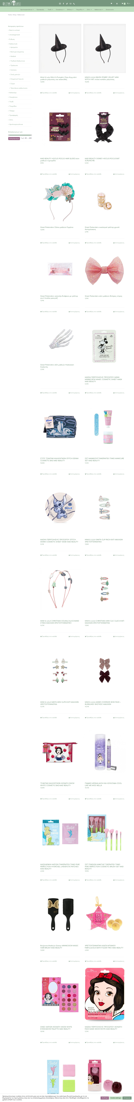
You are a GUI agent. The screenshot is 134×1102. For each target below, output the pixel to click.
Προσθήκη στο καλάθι (49, 93)
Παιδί (11, 101)
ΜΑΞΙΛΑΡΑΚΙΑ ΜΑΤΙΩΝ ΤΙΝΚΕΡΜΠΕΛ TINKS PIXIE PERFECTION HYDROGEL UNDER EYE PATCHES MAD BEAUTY (60, 867)
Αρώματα (14, 47)
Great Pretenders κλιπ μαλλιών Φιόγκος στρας (103, 296)
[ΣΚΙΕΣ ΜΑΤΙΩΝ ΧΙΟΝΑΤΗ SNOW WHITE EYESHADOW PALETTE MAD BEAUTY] (60, 995)
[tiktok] (67, 3)
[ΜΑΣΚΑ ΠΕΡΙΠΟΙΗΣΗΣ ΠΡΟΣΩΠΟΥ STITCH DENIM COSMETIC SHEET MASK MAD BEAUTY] (60, 507)
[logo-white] (12, 1)
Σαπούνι (13, 70)
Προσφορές (13, 115)
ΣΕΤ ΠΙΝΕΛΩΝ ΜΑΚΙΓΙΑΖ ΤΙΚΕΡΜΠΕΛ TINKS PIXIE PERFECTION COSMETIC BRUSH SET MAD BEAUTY (104, 867)
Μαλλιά (13, 56)
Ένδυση (12, 39)
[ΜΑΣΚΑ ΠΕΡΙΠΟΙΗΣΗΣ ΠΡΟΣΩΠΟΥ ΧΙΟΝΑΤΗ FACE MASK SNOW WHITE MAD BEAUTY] (104, 995)
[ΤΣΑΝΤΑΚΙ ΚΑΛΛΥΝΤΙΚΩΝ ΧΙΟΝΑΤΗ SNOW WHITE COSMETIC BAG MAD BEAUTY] (60, 751)
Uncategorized (14, 35)
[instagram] (60, 3)
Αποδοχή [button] (105, 1098)
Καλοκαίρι (13, 92)
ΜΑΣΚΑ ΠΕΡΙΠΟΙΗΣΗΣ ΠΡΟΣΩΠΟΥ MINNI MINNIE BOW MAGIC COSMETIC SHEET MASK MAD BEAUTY (103, 379)
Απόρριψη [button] (127, 1098)
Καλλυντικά (13, 44)
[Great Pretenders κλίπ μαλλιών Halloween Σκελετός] (60, 339)
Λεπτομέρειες (75, 93)
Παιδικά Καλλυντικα (17, 61)
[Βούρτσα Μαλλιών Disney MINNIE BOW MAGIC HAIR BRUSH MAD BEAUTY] (60, 914)
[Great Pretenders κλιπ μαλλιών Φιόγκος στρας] (104, 270)
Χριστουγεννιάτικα (16, 124)
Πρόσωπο (14, 65)
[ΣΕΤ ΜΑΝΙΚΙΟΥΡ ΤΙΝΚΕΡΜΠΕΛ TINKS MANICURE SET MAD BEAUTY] (104, 426)
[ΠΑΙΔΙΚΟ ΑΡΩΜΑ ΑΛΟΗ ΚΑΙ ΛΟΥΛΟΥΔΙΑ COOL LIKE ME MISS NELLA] (104, 751)
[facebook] (63, 3)
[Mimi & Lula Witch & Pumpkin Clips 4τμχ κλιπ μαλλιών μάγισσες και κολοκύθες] (60, 48)
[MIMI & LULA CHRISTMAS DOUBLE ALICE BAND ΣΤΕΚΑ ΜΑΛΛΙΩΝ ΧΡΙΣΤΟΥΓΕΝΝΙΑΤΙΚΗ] (60, 589)
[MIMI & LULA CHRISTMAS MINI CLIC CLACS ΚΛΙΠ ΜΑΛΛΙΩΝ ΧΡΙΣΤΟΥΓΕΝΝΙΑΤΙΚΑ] (104, 589)
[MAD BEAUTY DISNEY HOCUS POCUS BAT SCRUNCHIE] (104, 126)
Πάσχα (11, 111)
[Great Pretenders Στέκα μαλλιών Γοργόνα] (60, 201)
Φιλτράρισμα (14, 138)
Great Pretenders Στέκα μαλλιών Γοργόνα (56, 227)
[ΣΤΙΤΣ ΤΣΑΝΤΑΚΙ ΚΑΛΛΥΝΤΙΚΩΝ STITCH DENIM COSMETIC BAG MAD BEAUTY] (60, 426)
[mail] (70, 3)
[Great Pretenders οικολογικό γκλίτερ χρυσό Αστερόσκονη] (104, 201)
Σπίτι (11, 120)
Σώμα (12, 83)
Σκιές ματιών (15, 74)
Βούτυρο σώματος (17, 52)
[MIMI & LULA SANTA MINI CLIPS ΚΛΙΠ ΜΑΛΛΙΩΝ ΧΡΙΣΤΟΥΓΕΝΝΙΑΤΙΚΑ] (60, 670)
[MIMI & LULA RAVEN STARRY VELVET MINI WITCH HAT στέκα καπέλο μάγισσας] (104, 48)
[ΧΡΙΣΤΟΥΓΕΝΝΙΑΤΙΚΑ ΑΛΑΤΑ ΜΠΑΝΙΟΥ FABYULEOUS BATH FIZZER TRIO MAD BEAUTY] (104, 914)
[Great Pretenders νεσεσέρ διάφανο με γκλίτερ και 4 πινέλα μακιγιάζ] (60, 270)
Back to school (14, 30)
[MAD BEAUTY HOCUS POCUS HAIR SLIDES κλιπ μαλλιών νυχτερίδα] (60, 126)
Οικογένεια (13, 97)
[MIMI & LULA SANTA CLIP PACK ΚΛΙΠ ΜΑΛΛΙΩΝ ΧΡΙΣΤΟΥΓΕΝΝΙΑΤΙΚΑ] (104, 507)
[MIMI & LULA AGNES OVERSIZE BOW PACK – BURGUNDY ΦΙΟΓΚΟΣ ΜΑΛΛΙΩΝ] (104, 670)
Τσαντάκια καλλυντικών (18, 88)
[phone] (74, 3)
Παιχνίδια (12, 106)
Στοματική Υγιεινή (16, 79)
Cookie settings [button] (116, 1098)
